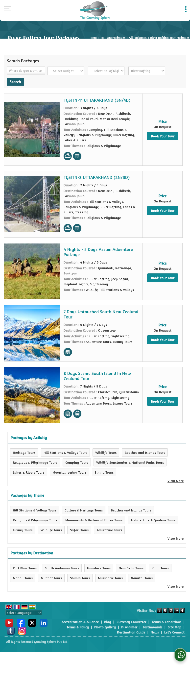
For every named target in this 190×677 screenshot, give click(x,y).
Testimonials (152, 627)
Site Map (174, 627)
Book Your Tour (162, 136)
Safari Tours (79, 530)
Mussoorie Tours (110, 578)
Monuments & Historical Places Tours (93, 520)
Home (93, 38)
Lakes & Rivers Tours (28, 472)
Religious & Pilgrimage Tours (35, 462)
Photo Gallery (105, 627)
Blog (107, 622)
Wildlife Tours (106, 452)
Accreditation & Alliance (80, 622)
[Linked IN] (44, 622)
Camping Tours (76, 462)
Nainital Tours (142, 578)
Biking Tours (104, 472)
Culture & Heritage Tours (84, 510)
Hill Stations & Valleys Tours (65, 452)
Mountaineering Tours (69, 472)
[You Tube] (9, 622)
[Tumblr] (11, 630)
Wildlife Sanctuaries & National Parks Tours (130, 462)
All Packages (138, 38)
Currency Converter (131, 622)
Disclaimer (129, 627)
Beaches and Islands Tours (145, 452)
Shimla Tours (80, 578)
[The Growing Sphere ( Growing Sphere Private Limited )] (95, 10)
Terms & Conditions (166, 622)
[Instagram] (22, 630)
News (155, 632)
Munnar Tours (51, 578)
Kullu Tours (160, 568)
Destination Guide (131, 632)
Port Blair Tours (25, 568)
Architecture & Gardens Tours (153, 520)
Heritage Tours (24, 452)
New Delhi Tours (131, 568)
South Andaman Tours (62, 568)
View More (175, 481)
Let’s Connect (174, 632)
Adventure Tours (109, 530)
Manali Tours (23, 578)
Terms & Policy (78, 627)
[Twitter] (32, 622)
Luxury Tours (22, 530)
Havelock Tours (99, 568)
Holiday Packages (113, 38)
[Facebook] (21, 622)
